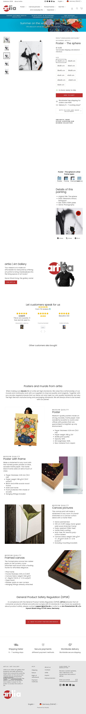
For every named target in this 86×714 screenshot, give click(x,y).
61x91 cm (60, 85)
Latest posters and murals (69, 38)
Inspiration (51, 10)
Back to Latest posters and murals (44, 621)
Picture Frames (49, 7)
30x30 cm (61, 66)
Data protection (50, 678)
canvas (80, 181)
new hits (61, 7)
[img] (43, 307)
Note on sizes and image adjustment (69, 110)
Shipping (67, 50)
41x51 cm (70, 75)
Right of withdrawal (35, 676)
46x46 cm (61, 80)
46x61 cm (72, 80)
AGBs (46, 672)
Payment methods (35, 681)
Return (34, 673)
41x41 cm (60, 75)
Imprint (47, 675)
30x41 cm (71, 66)
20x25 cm (61, 61)
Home (58, 38)
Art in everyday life (36, 10)
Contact (47, 670)
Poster (22, 7)
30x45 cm (61, 70)
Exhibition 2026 (8, 1)
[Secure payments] (43, 644)
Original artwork (8, 677)
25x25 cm (71, 61)
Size (57, 57)
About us (48, 667)
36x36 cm (72, 70)
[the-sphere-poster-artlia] (59, 178)
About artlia (18, 1)
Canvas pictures (34, 7)
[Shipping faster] (16, 644)
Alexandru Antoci (63, 40)
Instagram (62, 201)
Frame (66, 181)
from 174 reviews (41, 309)
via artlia (11, 282)
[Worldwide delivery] (70, 644)
